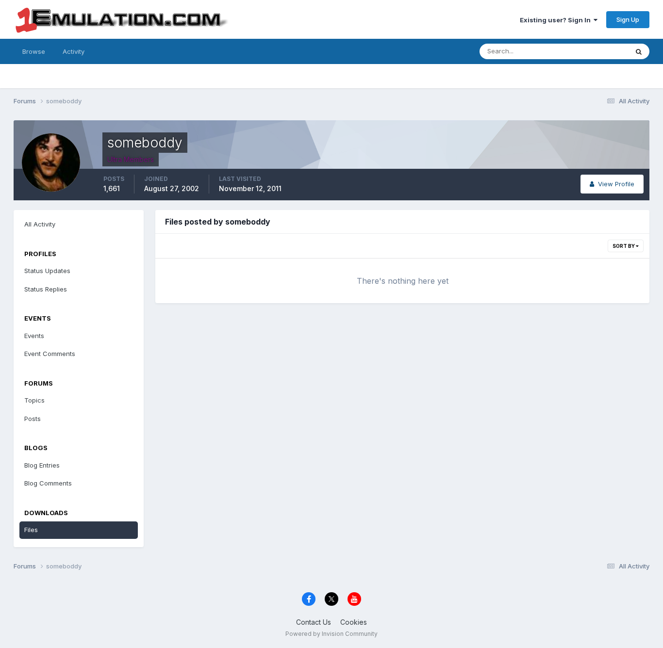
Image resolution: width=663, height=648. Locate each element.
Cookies (353, 622)
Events (34, 336)
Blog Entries (42, 465)
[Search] (638, 51)
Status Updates (593, 51)
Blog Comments (48, 483)
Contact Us (313, 622)
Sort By (624, 246)
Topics (34, 400)
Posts (32, 418)
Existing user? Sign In (557, 20)
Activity (73, 51)
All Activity (39, 224)
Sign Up (627, 19)
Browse (33, 51)
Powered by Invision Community (331, 633)
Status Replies (45, 289)
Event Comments (49, 353)
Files (31, 530)
